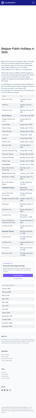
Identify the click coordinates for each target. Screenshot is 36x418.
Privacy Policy (4, 374)
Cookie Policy (4, 376)
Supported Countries (7, 358)
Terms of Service (5, 378)
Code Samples (5, 354)
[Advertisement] (18, 26)
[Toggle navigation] (33, 2)
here (21, 69)
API (21, 67)
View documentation (18, 278)
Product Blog (4, 356)
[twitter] (2, 390)
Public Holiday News (6, 360)
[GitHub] (10, 390)
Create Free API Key (18, 275)
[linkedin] (5, 390)
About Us (3, 372)
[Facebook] (7, 390)
